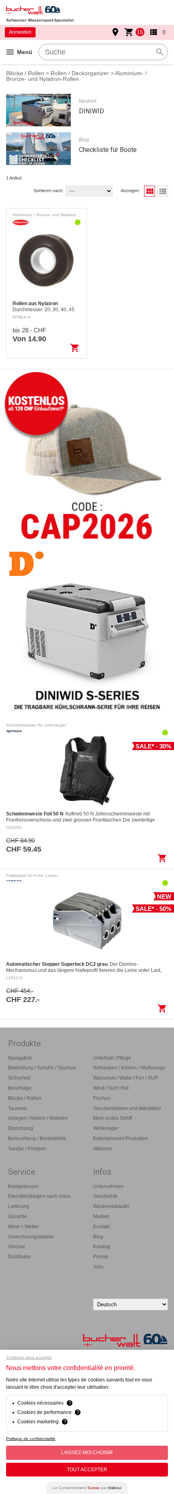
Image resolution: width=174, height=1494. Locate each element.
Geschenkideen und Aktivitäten (127, 1108)
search (160, 52)
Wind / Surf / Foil (111, 1088)
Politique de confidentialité (30, 1438)
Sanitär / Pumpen (27, 1148)
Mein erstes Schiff (112, 1118)
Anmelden (20, 32)
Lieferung (18, 1206)
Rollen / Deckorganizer (80, 73)
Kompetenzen (23, 1186)
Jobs (98, 1267)
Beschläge (20, 1088)
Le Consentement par (87, 1487)
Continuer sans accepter (29, 1357)
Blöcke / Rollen (25, 73)
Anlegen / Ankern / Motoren (38, 1118)
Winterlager (106, 1128)
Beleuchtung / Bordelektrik (37, 1138)
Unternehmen (108, 1186)
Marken (101, 1216)
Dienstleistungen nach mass (39, 1196)
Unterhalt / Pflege (112, 1058)
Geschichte (105, 1196)
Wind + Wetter (23, 1226)
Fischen (101, 1098)
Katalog (101, 1246)
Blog (98, 1237)
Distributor (19, 1257)
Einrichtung (20, 1128)
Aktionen (102, 1148)
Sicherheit (19, 1078)
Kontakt (101, 1226)
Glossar (16, 1246)
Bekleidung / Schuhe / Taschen (42, 1068)
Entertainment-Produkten (120, 1138)
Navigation (20, 1058)
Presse (100, 1257)
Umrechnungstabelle (31, 1237)
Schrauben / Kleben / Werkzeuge (129, 1068)
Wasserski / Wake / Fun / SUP (125, 1078)
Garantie (17, 1216)
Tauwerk (17, 1108)
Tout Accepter (87, 1469)
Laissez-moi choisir (87, 1452)
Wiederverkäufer (111, 1206)
